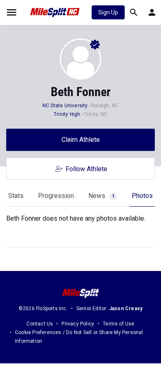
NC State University (65, 105)
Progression (56, 196)
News (101, 196)
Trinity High (67, 114)
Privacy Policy (78, 324)
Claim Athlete (81, 140)
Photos (142, 196)
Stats (16, 196)
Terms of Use (118, 324)
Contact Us (39, 324)
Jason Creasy (125, 308)
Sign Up (108, 12)
